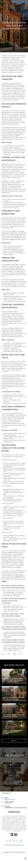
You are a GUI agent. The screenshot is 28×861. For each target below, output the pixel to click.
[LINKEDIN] (14, 841)
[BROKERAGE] (21, 841)
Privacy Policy (20, 852)
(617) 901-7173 (8, 803)
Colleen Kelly (19, 575)
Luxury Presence (18, 845)
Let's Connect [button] (14, 783)
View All (14, 740)
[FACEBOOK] (7, 841)
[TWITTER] (17, 841)
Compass (8, 817)
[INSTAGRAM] (10, 841)
